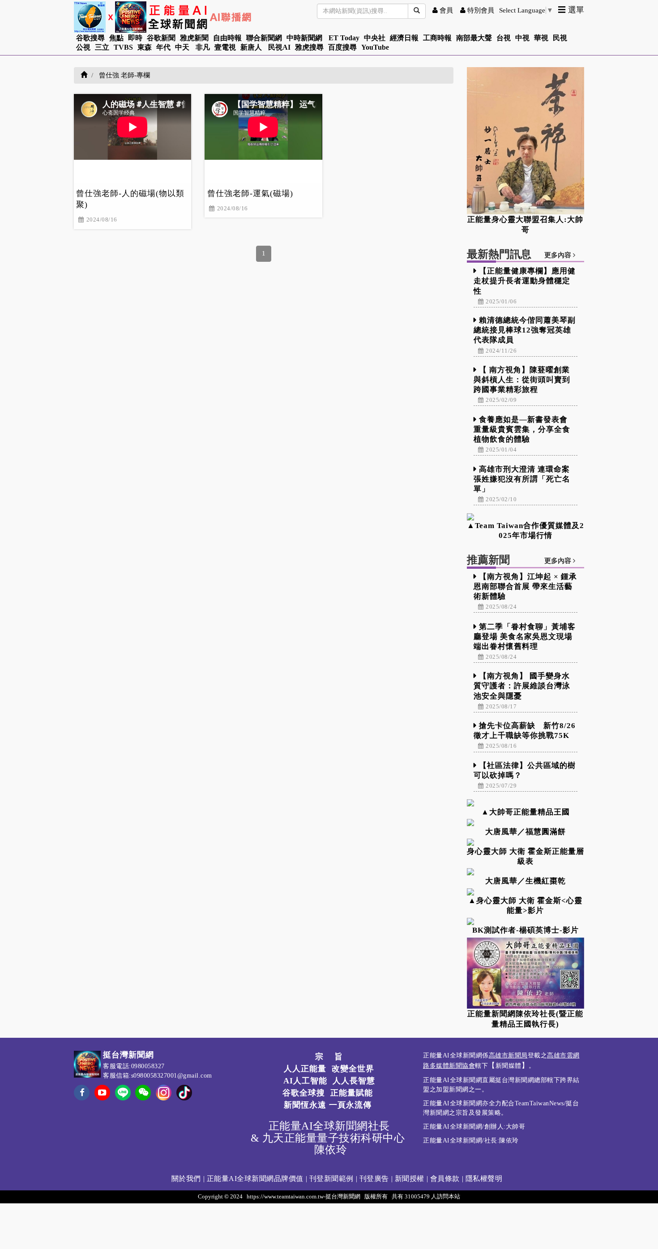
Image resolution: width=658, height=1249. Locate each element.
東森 (144, 47)
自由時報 (227, 38)
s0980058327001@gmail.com (171, 1075)
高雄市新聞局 (508, 1055)
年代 (163, 47)
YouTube (375, 47)
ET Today (344, 38)
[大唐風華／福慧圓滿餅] (526, 822)
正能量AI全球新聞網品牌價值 (255, 1178)
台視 (503, 38)
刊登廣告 (374, 1178)
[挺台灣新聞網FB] (82, 1098)
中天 (182, 47)
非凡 (203, 47)
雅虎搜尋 (309, 47)
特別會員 (480, 10)
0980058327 (148, 1066)
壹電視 (225, 47)
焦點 (116, 38)
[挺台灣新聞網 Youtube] (102, 1098)
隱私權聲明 (484, 1178)
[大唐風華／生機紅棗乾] (526, 871)
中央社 (374, 38)
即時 (135, 38)
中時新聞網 (304, 38)
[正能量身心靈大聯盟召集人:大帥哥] (526, 140)
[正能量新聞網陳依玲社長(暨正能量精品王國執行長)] (526, 973)
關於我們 (186, 1178)
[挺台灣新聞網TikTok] (184, 1091)
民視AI (279, 47)
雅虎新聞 (194, 38)
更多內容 (558, 255)
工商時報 (437, 38)
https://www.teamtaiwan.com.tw (285, 1196)
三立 (102, 47)
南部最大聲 (474, 38)
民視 (560, 38)
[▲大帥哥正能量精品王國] (526, 802)
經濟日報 (404, 38)
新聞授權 (409, 1178)
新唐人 (251, 47)
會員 (445, 10)
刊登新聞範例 (331, 1178)
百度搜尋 (342, 47)
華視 (541, 38)
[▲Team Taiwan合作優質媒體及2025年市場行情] (526, 516)
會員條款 (445, 1178)
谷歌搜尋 (90, 38)
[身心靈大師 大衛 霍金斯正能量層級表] (526, 842)
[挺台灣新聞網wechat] (143, 1098)
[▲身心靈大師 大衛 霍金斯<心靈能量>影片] (526, 891)
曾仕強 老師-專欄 (124, 75)
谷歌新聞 (161, 38)
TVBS (123, 47)
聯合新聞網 (264, 38)
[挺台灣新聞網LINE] (123, 1091)
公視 (83, 47)
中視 (522, 38)
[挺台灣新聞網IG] (163, 1091)
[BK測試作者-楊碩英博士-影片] (526, 921)
